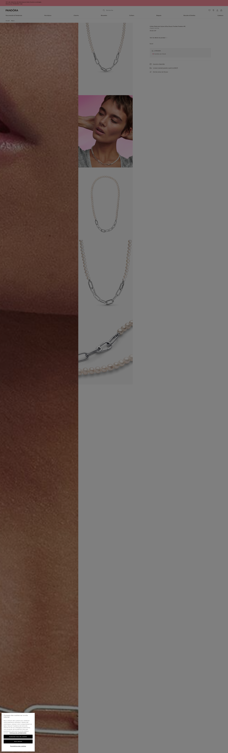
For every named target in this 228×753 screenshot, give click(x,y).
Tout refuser (18, 741)
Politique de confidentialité (18, 733)
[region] (18, 732)
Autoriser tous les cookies (18, 736)
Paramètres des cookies (18, 746)
